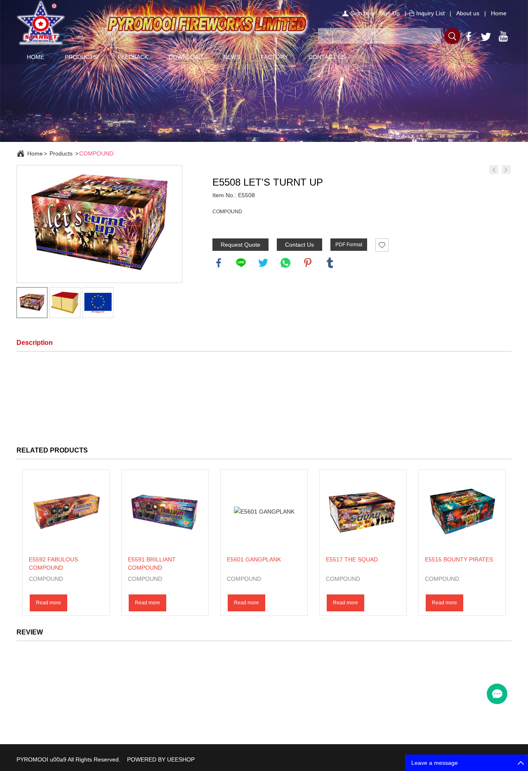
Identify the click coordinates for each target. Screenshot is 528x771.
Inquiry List (430, 13)
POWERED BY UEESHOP (161, 759)
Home (499, 13)
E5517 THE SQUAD (352, 559)
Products (61, 153)
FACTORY (274, 57)
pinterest (308, 263)
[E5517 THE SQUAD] (363, 512)
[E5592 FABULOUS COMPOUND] (66, 512)
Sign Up (389, 13)
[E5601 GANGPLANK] (264, 512)
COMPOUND (96, 153)
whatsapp (285, 263)
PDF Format (348, 245)
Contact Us (299, 244)
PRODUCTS (81, 57)
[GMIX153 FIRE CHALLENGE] (506, 169)
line (241, 263)
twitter (263, 263)
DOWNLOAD (186, 57)
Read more (48, 603)
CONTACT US (327, 57)
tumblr (330, 263)
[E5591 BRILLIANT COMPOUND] (165, 512)
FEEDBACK (133, 57)
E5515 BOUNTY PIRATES (459, 559)
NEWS (231, 57)
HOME (35, 57)
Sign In (360, 13)
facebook (218, 263)
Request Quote (240, 244)
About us (467, 13)
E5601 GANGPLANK (254, 559)
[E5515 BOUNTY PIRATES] (462, 512)
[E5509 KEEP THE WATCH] (493, 169)
